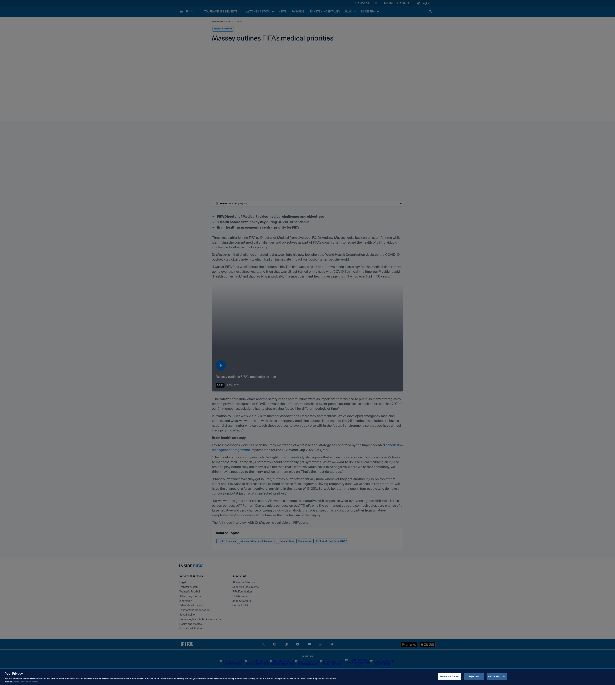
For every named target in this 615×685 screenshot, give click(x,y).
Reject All (474, 676)
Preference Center (449, 676)
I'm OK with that (496, 676)
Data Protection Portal (26, 681)
